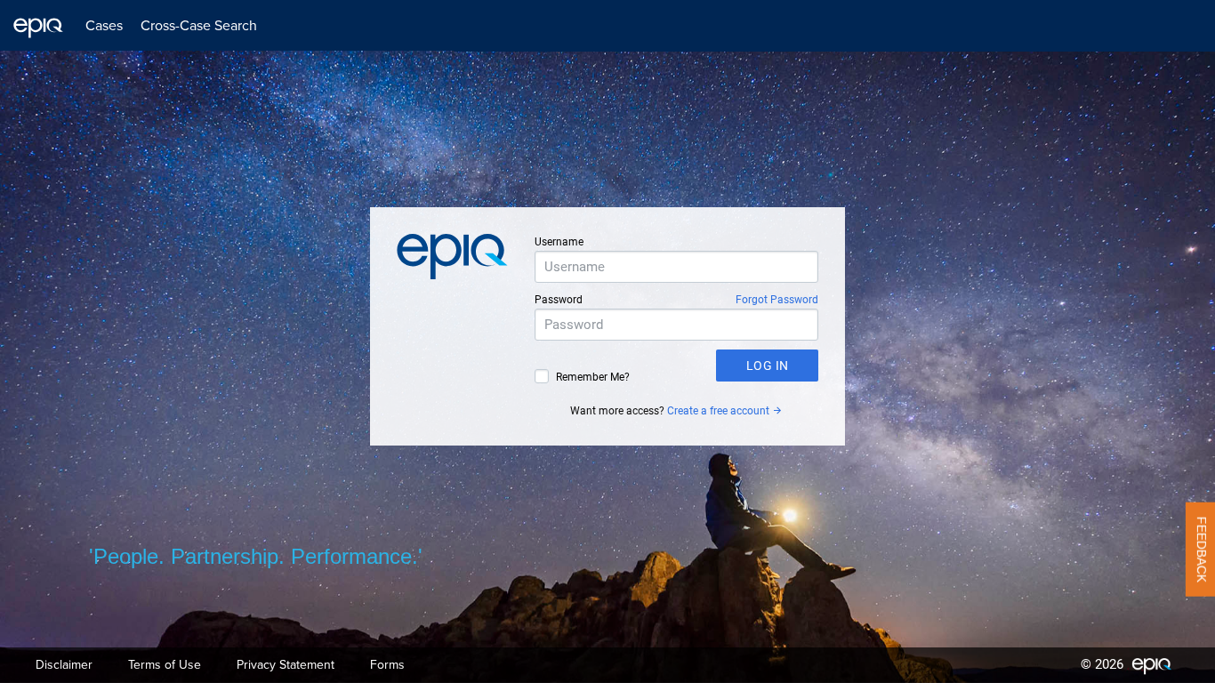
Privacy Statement (285, 664)
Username (559, 242)
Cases (104, 26)
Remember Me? (593, 377)
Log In (767, 365)
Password (559, 299)
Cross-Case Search (199, 26)
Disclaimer (64, 664)
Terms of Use (164, 664)
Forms (387, 664)
